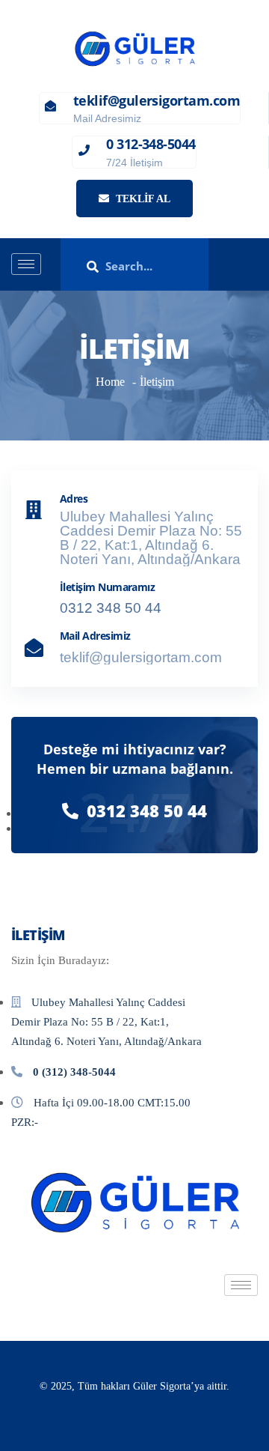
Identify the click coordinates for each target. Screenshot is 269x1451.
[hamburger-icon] (26, 264)
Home (110, 381)
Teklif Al (141, 199)
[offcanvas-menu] (252, 264)
